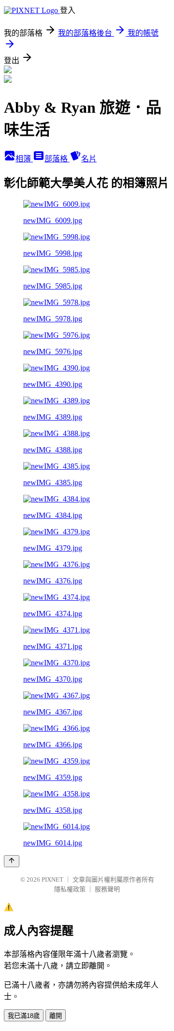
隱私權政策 (70, 889)
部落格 (57, 159)
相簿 (24, 159)
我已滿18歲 (24, 1015)
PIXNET (52, 879)
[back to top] (11, 861)
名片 (89, 159)
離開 (55, 1015)
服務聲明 (107, 889)
